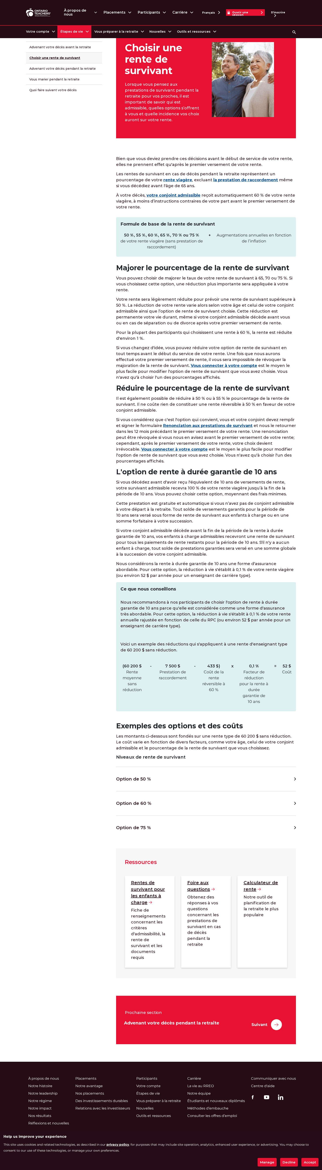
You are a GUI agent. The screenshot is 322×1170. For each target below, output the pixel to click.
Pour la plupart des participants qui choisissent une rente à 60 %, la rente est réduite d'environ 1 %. (204, 335)
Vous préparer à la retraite (116, 32)
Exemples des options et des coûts (179, 726)
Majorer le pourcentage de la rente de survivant (202, 267)
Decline (289, 1162)
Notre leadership (43, 1093)
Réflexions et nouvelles (48, 1123)
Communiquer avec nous (273, 1078)
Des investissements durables (101, 1101)
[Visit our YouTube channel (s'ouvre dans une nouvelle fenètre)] (265, 1097)
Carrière (180, 12)
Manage (267, 1162)
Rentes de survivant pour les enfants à (148, 892)
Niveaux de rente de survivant (151, 757)
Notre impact (40, 1108)
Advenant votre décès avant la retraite (60, 47)
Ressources (141, 862)
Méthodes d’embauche (207, 1108)
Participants (149, 12)
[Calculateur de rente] (262, 922)
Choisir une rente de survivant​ (54, 58)
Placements (114, 12)
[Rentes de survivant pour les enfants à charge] (150, 922)
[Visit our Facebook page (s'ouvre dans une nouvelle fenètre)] (251, 1097)
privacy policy (117, 1145)
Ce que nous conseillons (148, 589)
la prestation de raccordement (245, 180)
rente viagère (177, 180)
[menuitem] (40, 31)
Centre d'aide (263, 1086)
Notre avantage (89, 1086)
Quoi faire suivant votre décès (53, 90)
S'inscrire (278, 12)
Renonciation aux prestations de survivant (208, 425)
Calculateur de (261, 886)
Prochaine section (143, 1012)
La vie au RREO (200, 1086)
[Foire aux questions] (206, 922)
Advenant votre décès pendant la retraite (62, 69)
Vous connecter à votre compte (224, 365)
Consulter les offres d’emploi (212, 1116)
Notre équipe (199, 1093)
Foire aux (198, 886)
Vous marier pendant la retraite (54, 79)
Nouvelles (157, 32)
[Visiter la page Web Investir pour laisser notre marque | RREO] (38, 12)
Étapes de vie (71, 32)
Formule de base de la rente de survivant (167, 224)
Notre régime (40, 1101)
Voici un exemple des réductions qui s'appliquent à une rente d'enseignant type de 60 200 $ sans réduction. (203, 647)
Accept (310, 1162)
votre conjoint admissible (173, 195)
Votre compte (37, 32)
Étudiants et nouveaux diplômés (216, 1101)
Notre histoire (40, 1086)
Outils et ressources (194, 32)
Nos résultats (39, 1116)
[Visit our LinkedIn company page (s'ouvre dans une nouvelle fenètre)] (279, 1098)
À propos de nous (75, 12)
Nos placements (89, 1093)
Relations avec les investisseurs (102, 1108)
